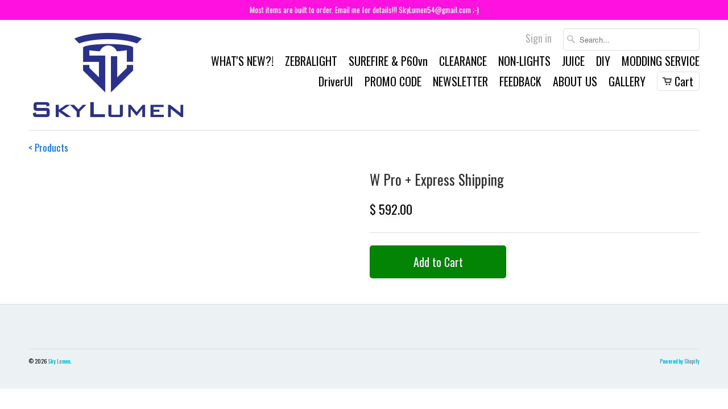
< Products (48, 147)
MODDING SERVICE (661, 62)
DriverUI (335, 83)
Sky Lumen (59, 361)
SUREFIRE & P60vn (388, 62)
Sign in (539, 39)
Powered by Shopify (680, 361)
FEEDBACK (520, 83)
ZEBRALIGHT (311, 62)
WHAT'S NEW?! (242, 62)
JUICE (573, 62)
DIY (603, 62)
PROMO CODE (393, 83)
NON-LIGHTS (524, 62)
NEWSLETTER (460, 83)
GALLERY (627, 83)
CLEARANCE (463, 62)
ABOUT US (575, 83)
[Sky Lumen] (108, 75)
